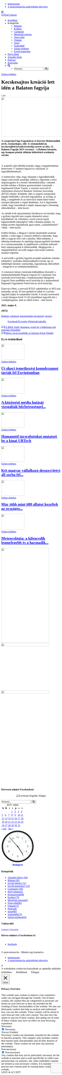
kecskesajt (39, 316)
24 (19, 822)
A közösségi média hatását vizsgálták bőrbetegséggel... (23, 404)
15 (12, 818)
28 (9, 825)
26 (3, 825)
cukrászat (14, 316)
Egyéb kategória (22, 51)
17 (19, 818)
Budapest (18, 864)
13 (6, 818)
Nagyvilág (19, 37)
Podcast (11, 60)
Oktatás (18, 40)
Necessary (10, 1029)
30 (15, 825)
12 (3, 818)
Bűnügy (18, 26)
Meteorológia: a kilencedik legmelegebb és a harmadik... (24, 540)
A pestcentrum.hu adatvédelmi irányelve (28, 6)
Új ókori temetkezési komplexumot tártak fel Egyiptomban (29, 370)
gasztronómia (26, 316)
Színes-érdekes (21, 48)
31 (19, 825)
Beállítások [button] (21, 972)
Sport (16, 43)
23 (15, 822)
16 (15, 818)
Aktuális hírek (15, 57)
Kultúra (18, 28)
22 (12, 822)
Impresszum (14, 4)
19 (3, 822)
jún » (10, 828)
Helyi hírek (13, 54)
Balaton (5, 316)
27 (6, 825)
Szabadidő (19, 45)
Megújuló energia (23, 34)
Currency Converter (9, 929)
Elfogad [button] (35, 972)
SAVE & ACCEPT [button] (11, 1072)
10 (19, 815)
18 (22, 818)
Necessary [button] (6, 1026)
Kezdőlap (12, 20)
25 (22, 822)
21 (9, 822)
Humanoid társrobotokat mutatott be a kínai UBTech (29, 438)
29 (12, 825)
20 (6, 822)
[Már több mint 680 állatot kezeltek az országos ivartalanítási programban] (12, 495)
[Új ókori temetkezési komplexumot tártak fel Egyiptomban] (12, 358)
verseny (48, 316)
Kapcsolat (13, 62)
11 (22, 815)
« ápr (3, 828)
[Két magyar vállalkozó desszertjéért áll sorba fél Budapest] (12, 461)
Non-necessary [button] (8, 1049)
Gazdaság (19, 31)
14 (9, 818)
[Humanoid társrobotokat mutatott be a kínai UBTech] (12, 426)
